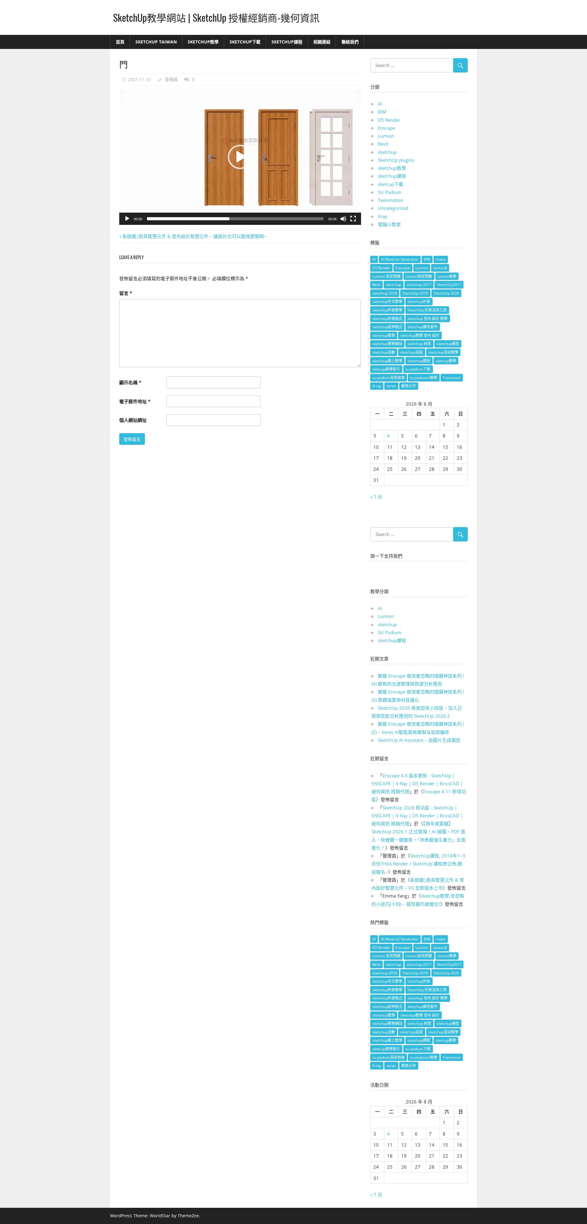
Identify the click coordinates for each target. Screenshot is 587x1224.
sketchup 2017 (419, 284)
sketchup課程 (392, 176)
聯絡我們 (350, 42)
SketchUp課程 (286, 42)
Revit (383, 144)
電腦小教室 (389, 224)
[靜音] (343, 219)
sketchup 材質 (419, 343)
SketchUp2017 (449, 284)
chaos (441, 259)
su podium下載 (417, 369)
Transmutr (452, 377)
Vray (382, 216)
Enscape (386, 128)
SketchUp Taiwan (156, 42)
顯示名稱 (130, 382)
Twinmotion (390, 200)
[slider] (235, 218)
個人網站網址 (133, 420)
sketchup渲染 (411, 352)
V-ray (376, 386)
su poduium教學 (423, 377)
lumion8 (440, 267)
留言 (125, 293)
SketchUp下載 (245, 42)
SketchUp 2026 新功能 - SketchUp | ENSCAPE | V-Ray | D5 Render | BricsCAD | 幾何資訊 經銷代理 (417, 816)
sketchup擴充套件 (422, 326)
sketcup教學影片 (386, 369)
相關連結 (321, 42)
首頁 (120, 42)
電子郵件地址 (134, 401)
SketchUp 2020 (446, 293)
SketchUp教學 (203, 42)
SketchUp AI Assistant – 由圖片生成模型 (419, 740)
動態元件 (408, 386)
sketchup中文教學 (387, 301)
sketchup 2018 (384, 293)
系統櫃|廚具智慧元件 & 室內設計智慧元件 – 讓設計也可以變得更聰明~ (194, 236)
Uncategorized (393, 208)
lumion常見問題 (419, 276)
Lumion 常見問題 (386, 276)
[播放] (127, 219)
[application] (240, 157)
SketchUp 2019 (415, 293)
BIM (382, 112)
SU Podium (389, 192)
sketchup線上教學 (387, 360)
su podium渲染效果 (388, 377)
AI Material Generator (399, 259)
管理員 (171, 79)
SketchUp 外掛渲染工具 (427, 310)
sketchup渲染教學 (443, 352)
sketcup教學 (446, 360)
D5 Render (389, 120)
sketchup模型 (448, 343)
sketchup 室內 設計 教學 (428, 318)
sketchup (387, 152)
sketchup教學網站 (387, 343)
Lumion (386, 136)
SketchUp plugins (396, 160)
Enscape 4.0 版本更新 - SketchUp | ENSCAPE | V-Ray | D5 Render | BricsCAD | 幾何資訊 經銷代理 (417, 783)
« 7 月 (376, 497)
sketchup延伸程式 (387, 326)
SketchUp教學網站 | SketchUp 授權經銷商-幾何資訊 (216, 17)
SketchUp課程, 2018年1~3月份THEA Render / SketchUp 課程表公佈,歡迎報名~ (418, 864)
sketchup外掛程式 (387, 318)
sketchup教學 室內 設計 (419, 335)
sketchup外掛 (419, 301)
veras (391, 386)
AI (380, 104)
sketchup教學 (392, 168)
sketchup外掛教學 (387, 310)
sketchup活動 (383, 352)
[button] (240, 157)
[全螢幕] (353, 219)
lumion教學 (446, 276)
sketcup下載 (390, 184)
